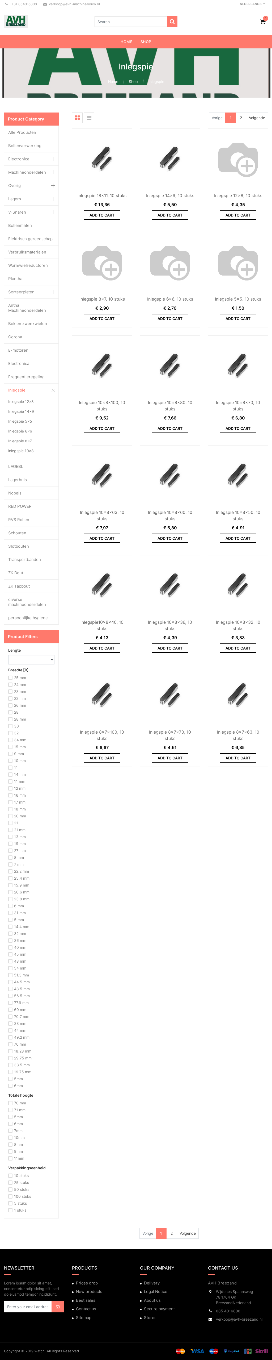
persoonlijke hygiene (28, 617)
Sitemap (83, 1317)
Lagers (14, 198)
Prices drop (87, 1283)
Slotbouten (18, 546)
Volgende (257, 117)
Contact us (86, 1308)
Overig (14, 185)
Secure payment (159, 1308)
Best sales (85, 1300)
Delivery (152, 1283)
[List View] (89, 118)
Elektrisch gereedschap (30, 238)
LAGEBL (15, 466)
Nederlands (251, 4)
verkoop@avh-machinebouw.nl (74, 4)
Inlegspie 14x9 (21, 411)
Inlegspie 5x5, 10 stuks (238, 299)
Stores (150, 1317)
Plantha (15, 278)
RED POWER (20, 506)
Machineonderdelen (27, 172)
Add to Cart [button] (102, 215)
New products (89, 1291)
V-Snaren (17, 212)
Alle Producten (22, 132)
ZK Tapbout (19, 586)
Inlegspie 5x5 (20, 421)
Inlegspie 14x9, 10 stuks (170, 195)
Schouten (17, 532)
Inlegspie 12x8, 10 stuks (238, 195)
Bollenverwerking (24, 145)
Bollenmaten (20, 225)
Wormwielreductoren (28, 265)
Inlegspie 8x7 (20, 441)
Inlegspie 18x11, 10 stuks (102, 195)
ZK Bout (15, 572)
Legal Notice (155, 1291)
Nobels (15, 493)
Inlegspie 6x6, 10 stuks (170, 299)
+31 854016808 (23, 4)
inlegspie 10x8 (21, 450)
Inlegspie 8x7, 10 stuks (102, 299)
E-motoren (18, 350)
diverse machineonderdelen (27, 602)
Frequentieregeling (26, 376)
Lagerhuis (17, 479)
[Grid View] (77, 118)
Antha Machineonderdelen (27, 308)
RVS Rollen (18, 519)
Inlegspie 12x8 (21, 401)
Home (113, 81)
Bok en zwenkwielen (27, 323)
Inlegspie (156, 81)
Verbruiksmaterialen (27, 252)
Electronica (18, 158)
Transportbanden (24, 559)
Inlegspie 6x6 (20, 431)
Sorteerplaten (21, 291)
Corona (15, 336)
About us (152, 1300)
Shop (133, 81)
